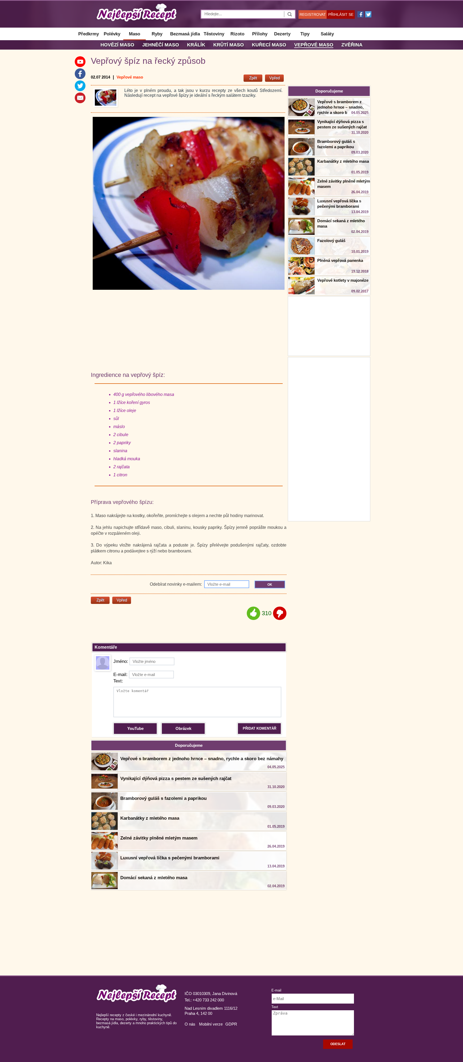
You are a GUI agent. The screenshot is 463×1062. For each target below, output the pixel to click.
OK (269, 584)
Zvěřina (352, 44)
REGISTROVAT (313, 14)
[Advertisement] (329, 438)
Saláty (327, 33)
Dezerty (282, 33)
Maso (134, 33)
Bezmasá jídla (185, 33)
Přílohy (259, 33)
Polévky (112, 33)
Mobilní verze (211, 1024)
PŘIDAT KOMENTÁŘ (259, 728)
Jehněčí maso (160, 44)
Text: (118, 681)
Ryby (157, 33)
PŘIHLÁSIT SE (340, 14)
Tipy (304, 33)
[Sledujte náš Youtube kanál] (80, 61)
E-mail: (120, 674)
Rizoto (237, 33)
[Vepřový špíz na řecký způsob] (106, 97)
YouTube (135, 728)
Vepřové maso (313, 44)
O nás (190, 1024)
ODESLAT (337, 1044)
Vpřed (274, 78)
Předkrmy (88, 33)
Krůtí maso (228, 44)
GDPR (231, 1024)
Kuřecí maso (269, 44)
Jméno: (120, 661)
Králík (196, 44)
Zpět (253, 78)
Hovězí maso (117, 44)
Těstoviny (214, 33)
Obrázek (183, 728)
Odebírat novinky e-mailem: (176, 584)
